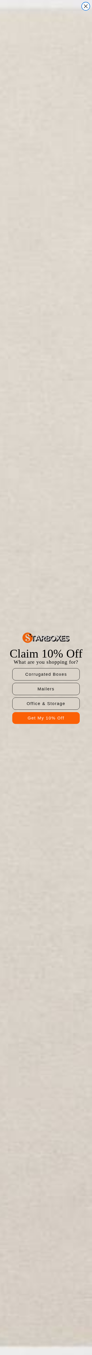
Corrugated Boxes (46, 674)
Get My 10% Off (46, 718)
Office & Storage (46, 703)
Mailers (46, 689)
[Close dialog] (85, 6)
